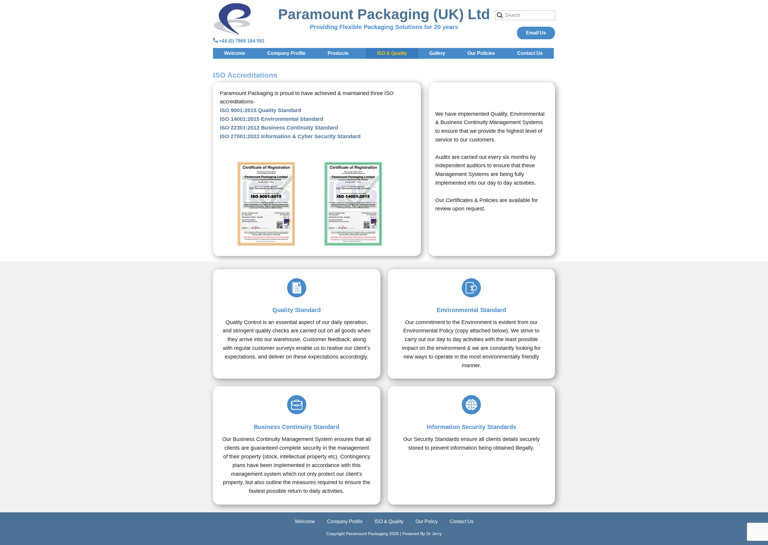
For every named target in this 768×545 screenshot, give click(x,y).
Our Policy (427, 521)
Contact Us (530, 53)
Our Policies (481, 53)
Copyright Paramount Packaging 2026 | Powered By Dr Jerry (384, 533)
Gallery (437, 53)
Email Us (536, 32)
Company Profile (286, 53)
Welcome (234, 53)
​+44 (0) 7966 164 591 (241, 40)
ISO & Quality (392, 53)
